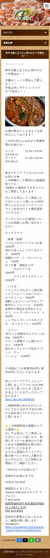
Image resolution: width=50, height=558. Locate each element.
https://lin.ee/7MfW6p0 (20, 399)
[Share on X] (25, 540)
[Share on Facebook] (19, 540)
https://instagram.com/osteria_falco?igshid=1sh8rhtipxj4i (24, 528)
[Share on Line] (31, 540)
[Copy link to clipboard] (38, 540)
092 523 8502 (14, 510)
